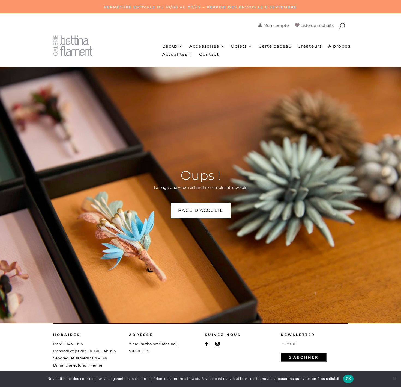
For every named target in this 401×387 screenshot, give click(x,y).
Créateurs (310, 46)
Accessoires (204, 46)
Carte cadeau (275, 46)
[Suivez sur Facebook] (206, 343)
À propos (339, 46)
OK (348, 378)
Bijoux (170, 46)
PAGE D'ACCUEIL (200, 210)
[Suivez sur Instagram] (217, 343)
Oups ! (201, 175)
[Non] (394, 379)
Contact (209, 54)
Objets (239, 46)
